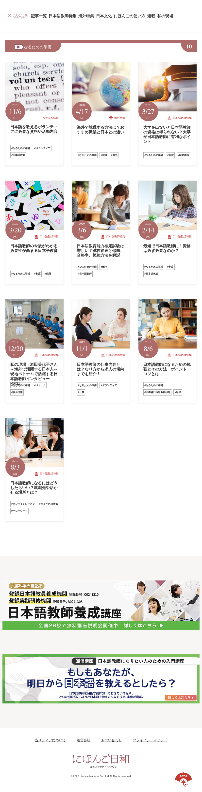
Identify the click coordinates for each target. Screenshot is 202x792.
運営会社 (83, 740)
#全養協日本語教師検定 (157, 392)
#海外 (114, 155)
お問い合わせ (111, 740)
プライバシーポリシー (150, 740)
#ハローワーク (19, 510)
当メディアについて (50, 740)
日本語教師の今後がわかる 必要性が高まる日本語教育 (36, 248)
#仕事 (81, 392)
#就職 (104, 155)
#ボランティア (42, 148)
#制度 (170, 155)
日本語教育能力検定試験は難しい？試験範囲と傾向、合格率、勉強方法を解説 (100, 250)
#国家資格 (183, 155)
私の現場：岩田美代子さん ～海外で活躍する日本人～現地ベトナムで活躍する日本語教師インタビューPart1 (34, 373)
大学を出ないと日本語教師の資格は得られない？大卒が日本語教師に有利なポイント (167, 134)
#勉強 (178, 392)
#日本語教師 (18, 155)
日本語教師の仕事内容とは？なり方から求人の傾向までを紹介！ (100, 369)
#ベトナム (40, 385)
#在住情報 (17, 392)
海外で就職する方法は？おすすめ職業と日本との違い (100, 129)
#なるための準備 (20, 148)
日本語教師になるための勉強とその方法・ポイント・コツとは (167, 369)
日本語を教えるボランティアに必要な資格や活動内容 (34, 129)
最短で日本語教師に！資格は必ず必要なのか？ (167, 248)
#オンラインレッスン (23, 504)
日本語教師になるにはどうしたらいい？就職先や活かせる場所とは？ (34, 487)
